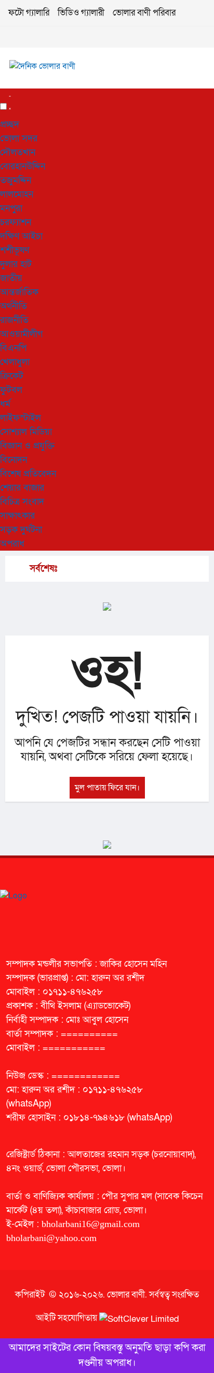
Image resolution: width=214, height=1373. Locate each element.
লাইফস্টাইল (20, 418)
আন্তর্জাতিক (19, 292)
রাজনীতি (14, 320)
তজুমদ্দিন (15, 180)
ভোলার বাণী (126, 1295)
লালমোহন (16, 194)
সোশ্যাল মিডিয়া (26, 432)
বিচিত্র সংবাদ (22, 502)
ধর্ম (5, 404)
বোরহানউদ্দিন (22, 166)
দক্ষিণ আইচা (21, 236)
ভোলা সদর (18, 138)
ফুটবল (11, 390)
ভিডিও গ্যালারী (81, 13)
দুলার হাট (16, 264)
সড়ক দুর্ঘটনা (21, 530)
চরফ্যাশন (15, 222)
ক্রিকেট (11, 376)
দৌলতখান (17, 152)
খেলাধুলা (15, 362)
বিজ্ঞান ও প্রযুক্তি (27, 446)
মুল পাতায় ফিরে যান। (107, 787)
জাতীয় (11, 278)
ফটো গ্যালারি (28, 13)
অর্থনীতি (13, 306)
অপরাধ (12, 544)
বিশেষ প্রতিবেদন (28, 474)
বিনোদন (13, 460)
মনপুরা (11, 208)
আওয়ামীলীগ (21, 334)
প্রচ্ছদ (9, 124)
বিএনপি (13, 348)
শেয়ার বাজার (22, 488)
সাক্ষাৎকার (17, 516)
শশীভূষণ (14, 250)
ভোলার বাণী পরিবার (144, 13)
